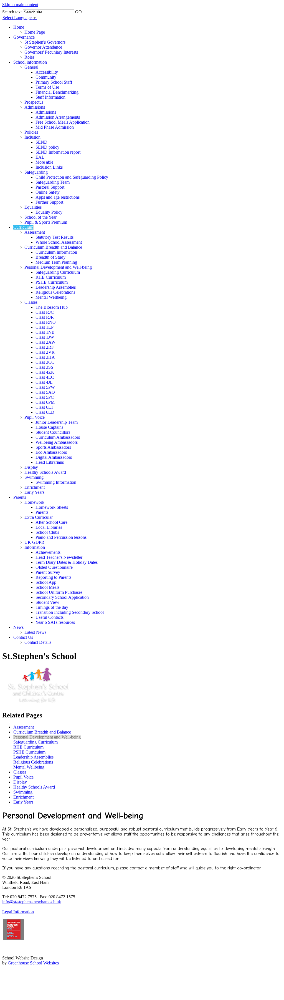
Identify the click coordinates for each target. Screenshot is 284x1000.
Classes (30, 302)
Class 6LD (45, 412)
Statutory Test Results (54, 237)
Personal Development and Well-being (58, 267)
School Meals (47, 587)
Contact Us (23, 637)
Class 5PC (45, 397)
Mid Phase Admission (55, 127)
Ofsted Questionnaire (54, 567)
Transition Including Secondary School (70, 612)
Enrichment (34, 487)
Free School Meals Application (63, 122)
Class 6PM (45, 402)
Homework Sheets (52, 507)
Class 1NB (45, 332)
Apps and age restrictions (58, 197)
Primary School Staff (54, 82)
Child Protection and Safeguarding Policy (72, 177)
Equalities (33, 207)
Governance (24, 37)
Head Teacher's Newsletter (59, 557)
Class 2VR (45, 352)
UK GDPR (34, 542)
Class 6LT (45, 407)
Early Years (34, 492)
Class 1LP (45, 327)
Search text (12, 11)
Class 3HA (45, 357)
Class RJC (45, 312)
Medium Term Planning (56, 262)
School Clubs (47, 532)
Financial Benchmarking (57, 92)
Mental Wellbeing (51, 297)
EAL (40, 157)
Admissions (34, 107)
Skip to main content (20, 4)
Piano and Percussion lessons (61, 537)
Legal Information (18, 911)
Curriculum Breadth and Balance (53, 247)
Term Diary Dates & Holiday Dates (67, 562)
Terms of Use (47, 87)
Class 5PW (45, 387)
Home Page (34, 32)
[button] (86, 10)
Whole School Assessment (59, 242)
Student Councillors (53, 432)
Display (31, 467)
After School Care (51, 522)
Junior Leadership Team (57, 422)
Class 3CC (45, 362)
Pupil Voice (34, 417)
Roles (29, 57)
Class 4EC (45, 377)
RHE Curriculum (51, 277)
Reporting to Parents (53, 577)
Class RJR (45, 317)
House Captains (49, 427)
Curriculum (23, 227)
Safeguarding (36, 172)
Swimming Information (56, 482)
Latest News (35, 632)
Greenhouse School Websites (33, 963)
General (31, 67)
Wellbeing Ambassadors (57, 442)
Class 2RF (45, 347)
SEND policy (47, 147)
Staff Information (50, 97)
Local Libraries (49, 527)
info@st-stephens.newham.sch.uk (31, 901)
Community (46, 77)
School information (30, 62)
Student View (47, 602)
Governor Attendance (43, 47)
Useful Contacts (50, 617)
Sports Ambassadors (53, 447)
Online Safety (48, 192)
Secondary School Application (62, 597)
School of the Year (40, 217)
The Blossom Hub (52, 307)
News (18, 627)
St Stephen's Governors (44, 42)
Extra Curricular (38, 517)
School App (46, 582)
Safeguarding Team (53, 182)
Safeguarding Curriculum (58, 272)
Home (18, 27)
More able (44, 162)
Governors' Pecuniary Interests (51, 52)
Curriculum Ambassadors (58, 437)
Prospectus (33, 102)
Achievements (48, 552)
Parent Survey (48, 572)
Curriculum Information (56, 252)
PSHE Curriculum (52, 282)
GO (78, 11)
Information (34, 547)
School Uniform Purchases (59, 592)
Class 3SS (44, 367)
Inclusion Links (49, 167)
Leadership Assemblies (56, 287)
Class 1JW (45, 337)
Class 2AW (45, 342)
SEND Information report (58, 152)
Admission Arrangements (58, 117)
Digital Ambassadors (54, 457)
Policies (31, 132)
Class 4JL (44, 382)
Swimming (34, 477)
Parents (19, 497)
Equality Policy (49, 212)
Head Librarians (50, 462)
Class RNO (46, 322)
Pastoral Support (50, 187)
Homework (34, 502)
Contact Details (37, 642)
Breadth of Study (50, 257)
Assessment (34, 232)
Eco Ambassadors (51, 452)
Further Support (49, 202)
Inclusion (32, 137)
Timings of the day (52, 607)
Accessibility (47, 72)
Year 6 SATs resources (55, 622)
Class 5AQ (45, 392)
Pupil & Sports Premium (45, 222)
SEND (41, 142)
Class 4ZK (45, 372)
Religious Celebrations (55, 292)
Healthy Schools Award (45, 472)
